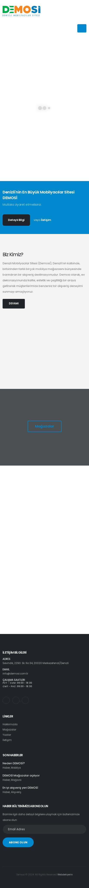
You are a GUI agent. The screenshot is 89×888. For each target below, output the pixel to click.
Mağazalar (44, 426)
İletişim (46, 220)
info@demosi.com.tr (15, 673)
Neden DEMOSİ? (14, 763)
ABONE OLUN (18, 842)
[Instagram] (6, 700)
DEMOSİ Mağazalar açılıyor (21, 775)
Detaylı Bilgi (16, 220)
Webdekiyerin (65, 874)
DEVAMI (14, 303)
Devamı (20, 519)
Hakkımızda (10, 724)
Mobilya (16, 767)
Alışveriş (16, 792)
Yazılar (7, 735)
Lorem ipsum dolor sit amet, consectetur (48, 503)
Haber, (6, 767)
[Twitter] (15, 700)
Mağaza (16, 780)
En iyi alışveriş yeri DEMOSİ (20, 788)
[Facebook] (25, 700)
